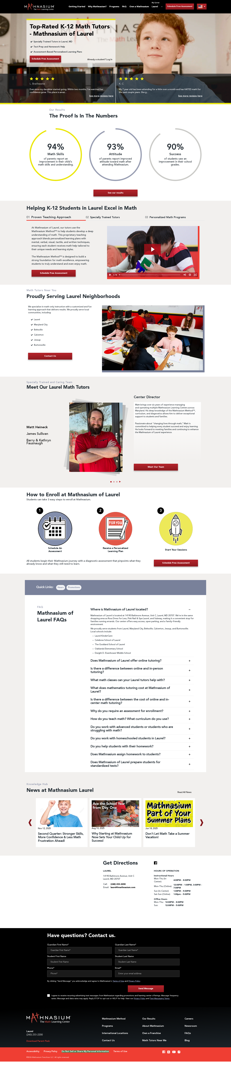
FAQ (124, 7)
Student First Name (56, 956)
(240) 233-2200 (34, 1035)
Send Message (145, 989)
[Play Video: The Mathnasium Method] (152, 249)
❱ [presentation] (201, 822)
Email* (118, 968)
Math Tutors (154, 1040)
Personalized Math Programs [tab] (165, 217)
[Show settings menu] (189, 275)
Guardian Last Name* (125, 945)
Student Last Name (124, 956)
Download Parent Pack (38, 1041)
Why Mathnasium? (97, 7)
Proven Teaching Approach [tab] (48, 217)
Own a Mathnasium (139, 7)
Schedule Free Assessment (179, 6)
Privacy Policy (134, 981)
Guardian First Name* (58, 945)
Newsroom (191, 1026)
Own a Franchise (151, 1033)
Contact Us (108, 1040)
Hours (61, 587)
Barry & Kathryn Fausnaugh (38, 442)
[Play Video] (109, 275)
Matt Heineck (37, 427)
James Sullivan (37, 434)
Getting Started (77, 7)
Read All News (184, 792)
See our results (115, 193)
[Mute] (184, 275)
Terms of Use (118, 981)
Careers (189, 1019)
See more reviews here (101, 96)
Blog (187, 1040)
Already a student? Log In (99, 60)
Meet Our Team (156, 467)
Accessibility (32, 1051)
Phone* (50, 968)
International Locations (115, 1033)
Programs (114, 7)
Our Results (148, 1019)
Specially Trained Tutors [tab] (103, 217)
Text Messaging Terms (160, 999)
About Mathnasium (153, 1026)
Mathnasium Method (113, 1019)
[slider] (149, 275)
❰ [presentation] (29, 822)
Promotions (74, 587)
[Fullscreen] (195, 275)
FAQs (188, 1033)
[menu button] (202, 6)
